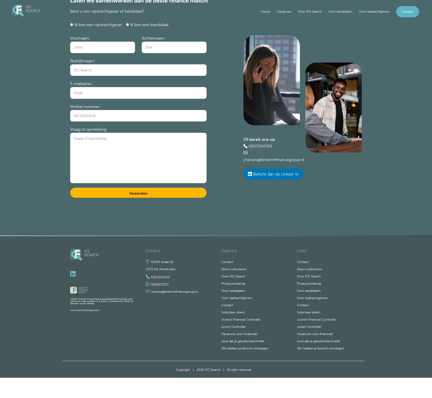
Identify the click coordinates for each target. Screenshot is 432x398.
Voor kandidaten (340, 11)
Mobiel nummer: (85, 106)
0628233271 (160, 284)
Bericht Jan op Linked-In (275, 174)
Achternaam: (153, 38)
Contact (408, 11)
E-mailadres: (81, 83)
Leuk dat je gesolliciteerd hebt (242, 341)
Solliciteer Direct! (409, 373)
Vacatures (284, 11)
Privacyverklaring (233, 284)
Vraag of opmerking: (88, 129)
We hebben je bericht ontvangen (244, 348)
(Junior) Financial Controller (241, 320)
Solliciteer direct (233, 312)
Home (265, 11)
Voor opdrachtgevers (374, 11)
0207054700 (260, 146)
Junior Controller (233, 327)
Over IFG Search (310, 11)
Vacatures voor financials (239, 334)
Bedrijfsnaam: (82, 60)
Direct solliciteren (234, 269)
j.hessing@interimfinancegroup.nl (273, 159)
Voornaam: (80, 38)
